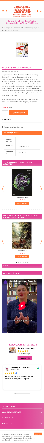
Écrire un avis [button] (25, 358)
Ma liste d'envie (40, 3)
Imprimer (7, 119)
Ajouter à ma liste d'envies (13, 127)
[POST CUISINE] (22, 235)
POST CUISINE (22, 251)
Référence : (5, 71)
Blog (5, 266)
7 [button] (27, 262)
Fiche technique (11, 133)
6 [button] (25, 262)
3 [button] (20, 262)
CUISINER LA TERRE (22, 197)
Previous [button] (3, 189)
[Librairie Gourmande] (22, 11)
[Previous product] (40, 30)
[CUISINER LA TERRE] (22, 182)
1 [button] (16, 262)
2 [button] (18, 262)
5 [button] (23, 262)
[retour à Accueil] (2, 27)
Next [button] (41, 189)
